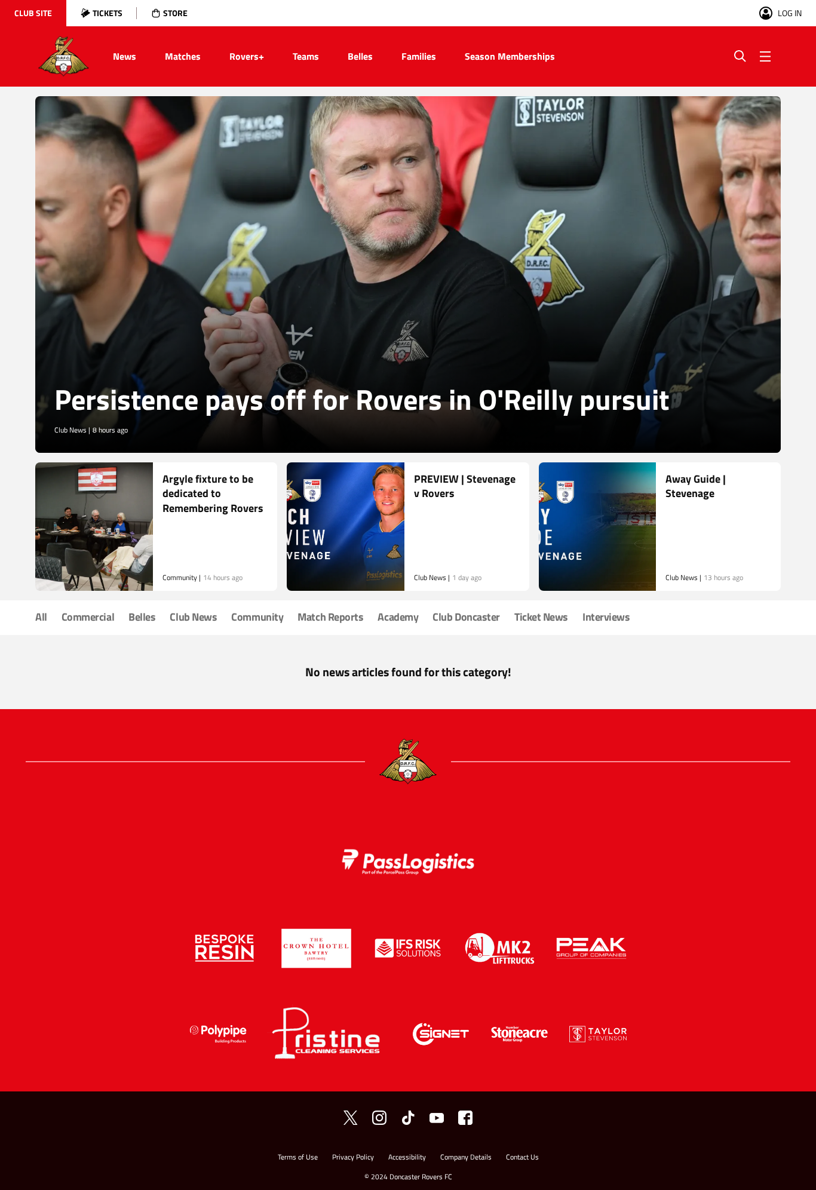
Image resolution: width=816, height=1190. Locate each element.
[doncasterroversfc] (465, 1118)
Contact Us (522, 1158)
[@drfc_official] (350, 1118)
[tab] (33, 13)
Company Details (466, 1158)
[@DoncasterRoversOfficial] (437, 1118)
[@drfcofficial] (379, 1118)
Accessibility (407, 1158)
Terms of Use (298, 1158)
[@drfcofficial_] (408, 1118)
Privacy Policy (353, 1158)
